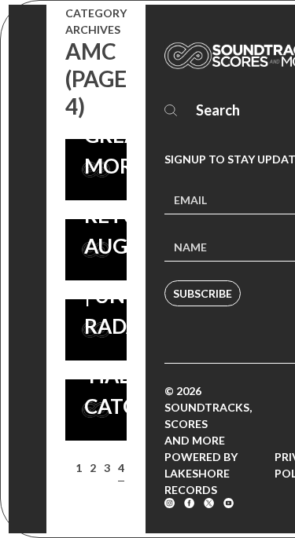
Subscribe (202, 293)
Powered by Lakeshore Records (201, 473)
